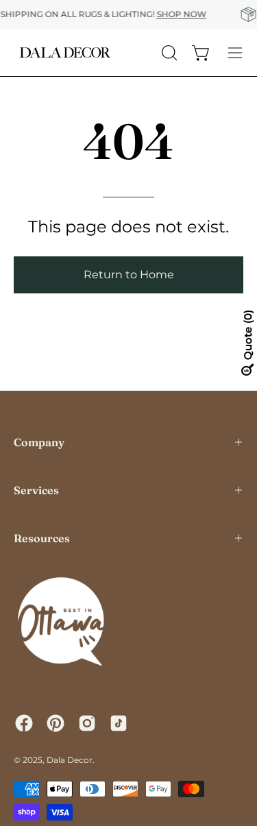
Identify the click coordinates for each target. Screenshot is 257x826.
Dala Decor (70, 760)
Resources (42, 538)
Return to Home (129, 274)
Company (39, 442)
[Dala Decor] (65, 52)
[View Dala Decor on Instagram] (87, 723)
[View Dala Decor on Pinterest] (55, 723)
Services (36, 490)
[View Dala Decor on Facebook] (24, 723)
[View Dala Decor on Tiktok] (118, 723)
